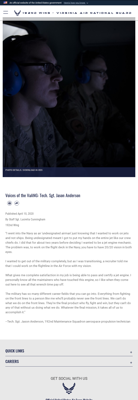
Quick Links (14, 350)
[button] (76, 3)
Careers (12, 361)
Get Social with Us (69, 378)
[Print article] (9, 203)
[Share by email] (16, 203)
